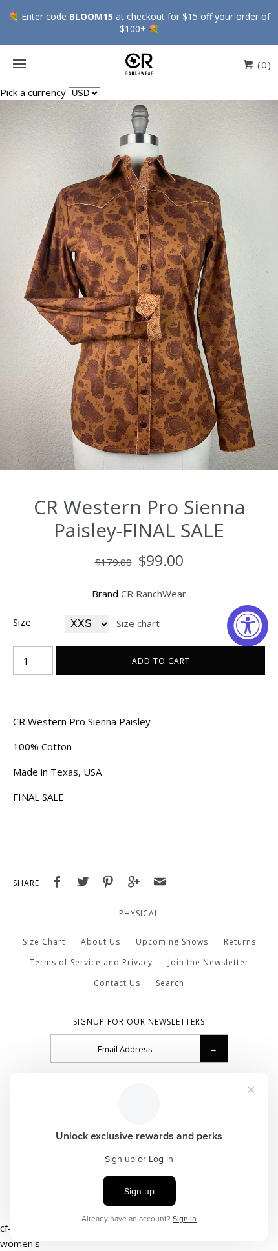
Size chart (138, 623)
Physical (139, 913)
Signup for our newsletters (139, 1022)
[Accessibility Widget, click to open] (247, 625)
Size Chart (44, 941)
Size (22, 621)
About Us (100, 941)
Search (170, 982)
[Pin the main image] (111, 883)
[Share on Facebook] (60, 883)
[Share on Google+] (137, 883)
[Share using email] (159, 883)
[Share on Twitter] (86, 883)
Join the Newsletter (208, 962)
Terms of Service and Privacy (91, 962)
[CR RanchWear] (139, 64)
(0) (263, 64)
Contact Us (117, 982)
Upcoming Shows (172, 941)
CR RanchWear (153, 593)
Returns (240, 941)
